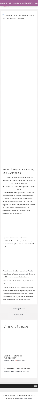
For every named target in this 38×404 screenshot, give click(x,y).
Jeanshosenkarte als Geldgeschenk (13, 357)
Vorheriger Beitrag (19, 309)
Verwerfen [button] (34, 3)
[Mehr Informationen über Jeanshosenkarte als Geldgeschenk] (19, 342)
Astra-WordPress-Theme (24, 398)
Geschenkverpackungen (22, 371)
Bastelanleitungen (9, 360)
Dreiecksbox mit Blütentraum (17, 369)
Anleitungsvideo (10, 271)
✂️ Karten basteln (20, 360)
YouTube (31, 271)
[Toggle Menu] (35, 386)
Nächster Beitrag (19, 314)
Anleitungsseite (23, 274)
